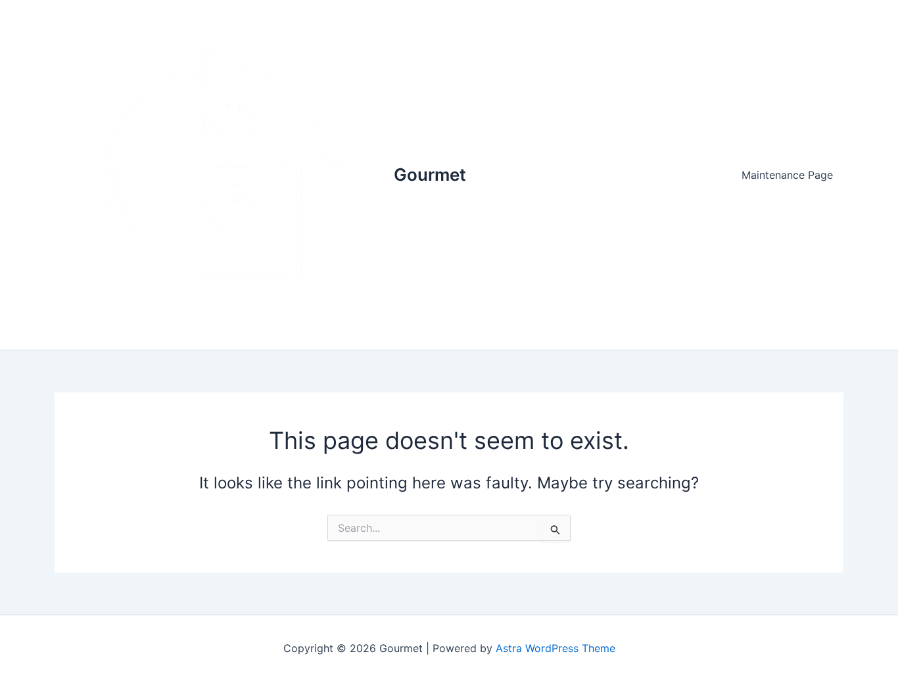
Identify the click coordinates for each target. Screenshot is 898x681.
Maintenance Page (787, 174)
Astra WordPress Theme (555, 648)
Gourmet (430, 174)
